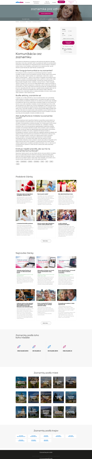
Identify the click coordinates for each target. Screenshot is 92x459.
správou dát (65, 49)
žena (71, 35)
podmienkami (69, 48)
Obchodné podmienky (57, 456)
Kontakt (54, 2)
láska (17, 161)
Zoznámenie (29, 21)
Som (63, 33)
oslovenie (30, 161)
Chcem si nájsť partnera (46, 13)
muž (64, 35)
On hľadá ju (46, 456)
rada (46, 161)
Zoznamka (27, 2)
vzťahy (51, 161)
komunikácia (36, 161)
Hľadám (63, 29)
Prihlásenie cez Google (68, 46)
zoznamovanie (23, 161)
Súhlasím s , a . (68, 49)
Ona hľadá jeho (42, 456)
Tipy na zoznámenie (47, 2)
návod (42, 161)
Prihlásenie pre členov (71, 2)
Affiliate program (50, 456)
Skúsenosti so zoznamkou (36, 2)
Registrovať (61, 1)
